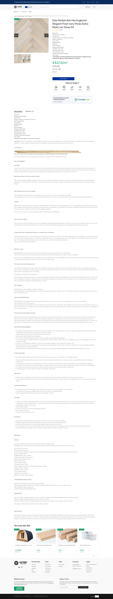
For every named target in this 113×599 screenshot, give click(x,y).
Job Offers (34, 566)
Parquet (30, 16)
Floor (26, 16)
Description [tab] (18, 111)
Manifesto (34, 568)
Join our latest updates (83, 587)
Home (15, 16)
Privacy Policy (89, 569)
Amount (54, 71)
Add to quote (63, 78)
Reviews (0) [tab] (30, 111)
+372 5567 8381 (75, 564)
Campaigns (47, 570)
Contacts (34, 572)
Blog (33, 570)
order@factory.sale (76, 568)
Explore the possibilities (57, 101)
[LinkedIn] (19, 567)
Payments (47, 572)
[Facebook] (22, 567)
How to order (61, 564)
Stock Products (21, 16)
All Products (47, 564)
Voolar (46, 596)
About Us (34, 564)
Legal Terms (88, 571)
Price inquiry (47, 566)
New (31, 11)
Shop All (17, 11)
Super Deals (24, 11)
